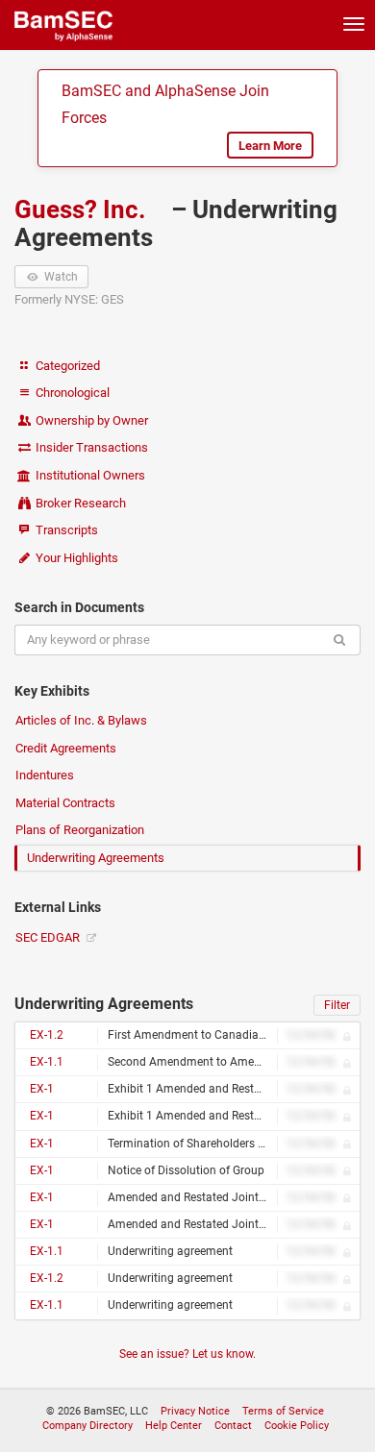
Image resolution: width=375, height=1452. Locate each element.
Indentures (44, 775)
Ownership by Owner (90, 420)
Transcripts (65, 530)
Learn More (270, 145)
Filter (337, 1005)
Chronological (71, 392)
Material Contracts (65, 803)
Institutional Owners (89, 475)
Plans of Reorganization (79, 830)
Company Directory (87, 1425)
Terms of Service (283, 1411)
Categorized (66, 365)
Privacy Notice (195, 1411)
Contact (233, 1425)
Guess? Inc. (83, 209)
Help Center (173, 1425)
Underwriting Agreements (95, 857)
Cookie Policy (296, 1425)
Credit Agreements (65, 748)
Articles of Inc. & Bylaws (81, 720)
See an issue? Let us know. (187, 1354)
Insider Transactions (90, 447)
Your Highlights (75, 558)
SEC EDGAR (49, 937)
